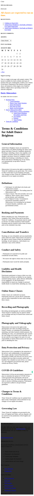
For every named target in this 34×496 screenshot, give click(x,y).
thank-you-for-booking (16, 108)
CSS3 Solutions (9, 478)
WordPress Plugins (10, 488)
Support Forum (20, 429)
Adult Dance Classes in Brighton (19, 111)
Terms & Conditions (12, 121)
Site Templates (9, 485)
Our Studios (17, 116)
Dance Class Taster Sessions (18, 103)
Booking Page (10, 100)
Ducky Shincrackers (8, 93)
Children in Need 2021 (11, 23)
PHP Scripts (8, 483)
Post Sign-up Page (15, 106)
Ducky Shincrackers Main (14, 110)
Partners (16, 118)
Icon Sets (7, 481)
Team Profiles (18, 120)
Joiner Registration (15, 105)
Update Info (8, 471)
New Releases (9, 468)
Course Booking (15, 101)
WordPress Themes (10, 490)
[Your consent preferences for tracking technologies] (32, 372)
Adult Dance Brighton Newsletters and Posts (20, 114)
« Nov (3, 72)
